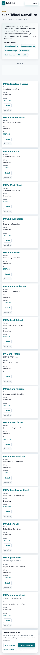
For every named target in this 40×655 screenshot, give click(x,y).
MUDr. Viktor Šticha (13, 422)
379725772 (7, 439)
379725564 (7, 235)
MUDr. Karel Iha (11, 151)
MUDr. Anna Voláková (14, 595)
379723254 (7, 134)
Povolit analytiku (26, 645)
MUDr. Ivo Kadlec (11, 252)
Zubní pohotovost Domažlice (16, 55)
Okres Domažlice (11, 46)
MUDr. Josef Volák (12, 557)
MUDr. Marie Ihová (12, 185)
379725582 (7, 100)
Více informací (8, 649)
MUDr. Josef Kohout (13, 320)
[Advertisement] (20, 70)
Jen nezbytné (10, 645)
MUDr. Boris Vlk (11, 523)
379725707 (7, 336)
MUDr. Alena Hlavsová (14, 117)
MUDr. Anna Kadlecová (14, 286)
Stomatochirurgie (28, 46)
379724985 (7, 540)
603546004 (7, 507)
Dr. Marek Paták (11, 353)
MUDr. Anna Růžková (14, 389)
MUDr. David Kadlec (13, 218)
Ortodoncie (24, 50)
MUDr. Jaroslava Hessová (15, 84)
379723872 (7, 168)
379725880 (7, 578)
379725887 (7, 405)
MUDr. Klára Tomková (14, 456)
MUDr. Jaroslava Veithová (16, 490)
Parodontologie (11, 50)
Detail (7, 105)
